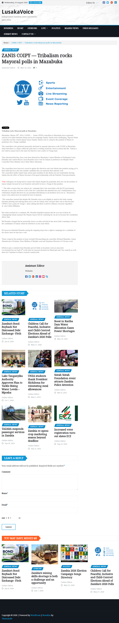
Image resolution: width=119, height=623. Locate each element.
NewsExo (46, 615)
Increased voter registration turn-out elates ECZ (65, 433)
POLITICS (56, 28)
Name (5, 493)
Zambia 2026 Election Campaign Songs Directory (74, 574)
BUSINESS (8, 28)
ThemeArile (7, 619)
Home (6, 43)
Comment (6, 472)
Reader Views (72, 28)
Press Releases (90, 28)
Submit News (11, 34)
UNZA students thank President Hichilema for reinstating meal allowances (38, 382)
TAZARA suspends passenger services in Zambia (13, 432)
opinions (32, 28)
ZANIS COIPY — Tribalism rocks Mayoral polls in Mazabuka (36, 43)
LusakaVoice (17, 12)
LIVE (43, 28)
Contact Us (28, 34)
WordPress (35, 615)
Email (5, 505)
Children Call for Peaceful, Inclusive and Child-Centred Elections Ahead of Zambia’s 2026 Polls (39, 330)
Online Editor (7, 338)
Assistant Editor (8, 68)
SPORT (20, 28)
